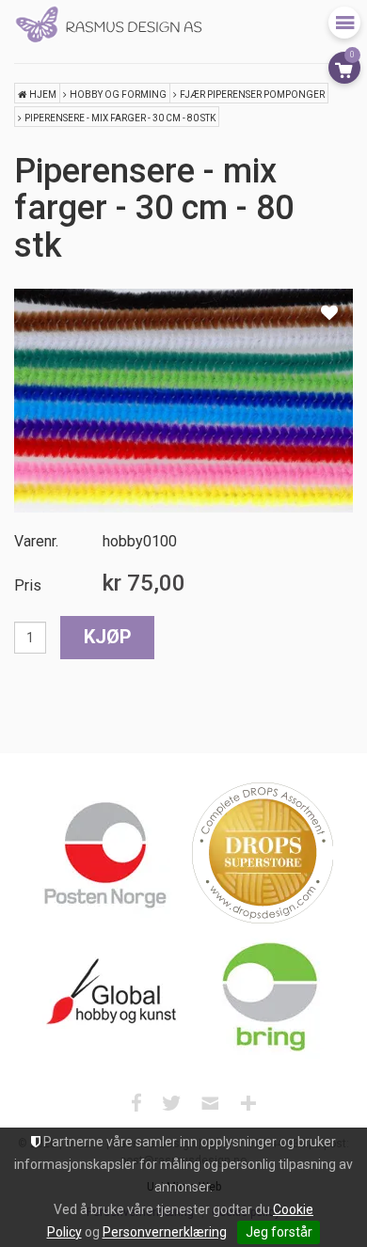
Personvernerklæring (165, 1231)
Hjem (42, 94)
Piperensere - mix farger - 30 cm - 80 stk (119, 118)
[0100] (183, 401)
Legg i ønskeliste (329, 312)
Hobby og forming (118, 94)
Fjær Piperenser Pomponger (252, 94)
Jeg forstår (279, 1231)
